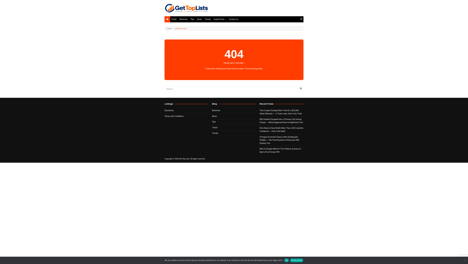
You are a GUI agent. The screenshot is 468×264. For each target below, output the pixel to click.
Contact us (233, 19)
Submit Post (219, 19)
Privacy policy (296, 260)
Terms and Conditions (174, 116)
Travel (214, 127)
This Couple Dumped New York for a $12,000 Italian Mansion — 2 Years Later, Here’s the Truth (281, 112)
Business (184, 19)
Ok (287, 260)
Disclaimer (169, 110)
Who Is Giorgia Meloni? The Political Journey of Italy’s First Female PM (280, 150)
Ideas (199, 19)
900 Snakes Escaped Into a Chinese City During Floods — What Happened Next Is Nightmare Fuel (281, 120)
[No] (465, 260)
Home (174, 19)
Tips (192, 19)
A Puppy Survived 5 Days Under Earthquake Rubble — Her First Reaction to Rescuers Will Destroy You (279, 140)
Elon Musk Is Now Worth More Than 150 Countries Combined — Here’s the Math (281, 129)
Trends (208, 19)
